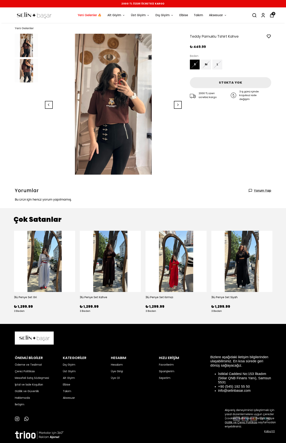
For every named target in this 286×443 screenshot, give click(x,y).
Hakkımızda (22, 398)
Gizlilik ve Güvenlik (27, 391)
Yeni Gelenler (24, 28)
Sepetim (164, 378)
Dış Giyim (162, 15)
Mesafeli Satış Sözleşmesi (32, 378)
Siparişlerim (166, 371)
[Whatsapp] (26, 418)
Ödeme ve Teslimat (28, 365)
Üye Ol (115, 378)
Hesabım (117, 365)
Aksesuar (216, 15)
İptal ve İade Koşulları (29, 384)
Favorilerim (166, 365)
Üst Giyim (138, 15)
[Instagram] (17, 418)
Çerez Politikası (25, 371)
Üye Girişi (117, 371)
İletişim (19, 404)
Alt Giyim (114, 15)
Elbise (183, 15)
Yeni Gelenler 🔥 (90, 15)
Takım (198, 15)
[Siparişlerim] (263, 15)
